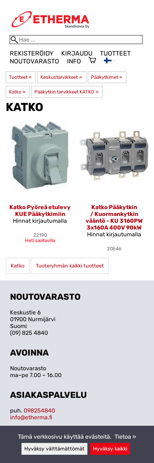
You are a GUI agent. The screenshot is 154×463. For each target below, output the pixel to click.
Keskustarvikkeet (61, 77)
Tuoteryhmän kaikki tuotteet (70, 266)
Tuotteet (115, 53)
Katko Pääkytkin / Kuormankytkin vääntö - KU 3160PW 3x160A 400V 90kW (114, 217)
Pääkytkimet (106, 77)
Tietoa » (125, 436)
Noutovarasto (34, 61)
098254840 (39, 410)
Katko (17, 92)
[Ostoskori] (92, 61)
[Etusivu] (50, 31)
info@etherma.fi (31, 417)
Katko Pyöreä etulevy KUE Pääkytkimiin (40, 210)
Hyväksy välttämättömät (54, 449)
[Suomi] (109, 61)
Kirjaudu (76, 53)
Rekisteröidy (31, 53)
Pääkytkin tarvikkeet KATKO (66, 92)
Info (74, 61)
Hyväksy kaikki (110, 449)
